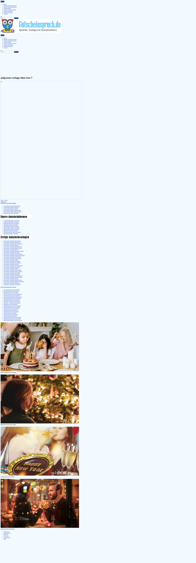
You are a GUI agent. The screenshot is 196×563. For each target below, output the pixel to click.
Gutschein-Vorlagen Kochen (11, 264)
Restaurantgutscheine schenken (12, 232)
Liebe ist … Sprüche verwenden (12, 303)
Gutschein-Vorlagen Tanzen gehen (13, 280)
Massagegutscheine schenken (12, 227)
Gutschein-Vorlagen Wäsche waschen (14, 281)
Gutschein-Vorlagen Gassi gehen (12, 258)
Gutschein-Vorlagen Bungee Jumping (14, 251)
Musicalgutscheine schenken (11, 229)
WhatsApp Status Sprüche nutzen (13, 320)
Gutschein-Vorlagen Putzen (11, 268)
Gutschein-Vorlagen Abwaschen (12, 241)
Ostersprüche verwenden (10, 310)
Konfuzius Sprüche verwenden (12, 301)
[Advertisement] (98, 64)
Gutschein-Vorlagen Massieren (12, 267)
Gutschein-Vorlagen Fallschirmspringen (14, 255)
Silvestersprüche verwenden (11, 311)
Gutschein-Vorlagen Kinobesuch (12, 262)
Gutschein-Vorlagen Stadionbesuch (13, 275)
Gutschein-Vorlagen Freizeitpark (12, 257)
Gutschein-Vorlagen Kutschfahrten (13, 265)
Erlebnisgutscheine (8, 12)
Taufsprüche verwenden (10, 313)
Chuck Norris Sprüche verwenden (13, 294)
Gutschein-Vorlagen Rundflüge (12, 273)
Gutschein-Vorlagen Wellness (12, 283)
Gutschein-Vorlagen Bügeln (11, 249)
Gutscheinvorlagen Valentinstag (12, 210)
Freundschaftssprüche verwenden (13, 297)
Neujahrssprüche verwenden (11, 308)
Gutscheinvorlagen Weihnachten (12, 211)
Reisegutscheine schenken (11, 230)
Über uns (6, 536)
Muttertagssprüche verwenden (12, 307)
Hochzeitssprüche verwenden (12, 300)
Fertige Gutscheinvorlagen (10, 7)
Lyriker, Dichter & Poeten (10, 9)
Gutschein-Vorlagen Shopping (12, 274)
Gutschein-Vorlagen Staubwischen (13, 277)
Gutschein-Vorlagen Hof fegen (12, 261)
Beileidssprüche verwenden (11, 292)
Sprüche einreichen (8, 11)
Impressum (6, 531)
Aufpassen (3, 201)
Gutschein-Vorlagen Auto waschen (13, 243)
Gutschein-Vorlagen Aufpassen (12, 242)
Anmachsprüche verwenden (11, 291)
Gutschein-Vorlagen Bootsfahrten (13, 248)
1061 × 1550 (4, 200)
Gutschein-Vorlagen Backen (11, 245)
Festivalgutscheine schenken (11, 223)
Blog (5, 539)
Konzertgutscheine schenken (11, 226)
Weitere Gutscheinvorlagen (11, 213)
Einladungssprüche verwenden (12, 295)
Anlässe (6, 14)
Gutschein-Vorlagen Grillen (11, 259)
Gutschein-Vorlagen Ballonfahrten (13, 246)
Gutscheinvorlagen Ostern (11, 208)
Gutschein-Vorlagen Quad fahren (13, 270)
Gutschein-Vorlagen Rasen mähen (13, 271)
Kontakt (6, 534)
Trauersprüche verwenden (11, 314)
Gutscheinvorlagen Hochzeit (11, 207)
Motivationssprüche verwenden (12, 305)
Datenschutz (7, 533)
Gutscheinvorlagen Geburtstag (12, 206)
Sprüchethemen (7, 8)
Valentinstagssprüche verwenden (12, 317)
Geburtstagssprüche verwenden (12, 298)
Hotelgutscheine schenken (11, 225)
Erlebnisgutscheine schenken (11, 222)
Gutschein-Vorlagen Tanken (11, 278)
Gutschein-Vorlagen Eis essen (12, 252)
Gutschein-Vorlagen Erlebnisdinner (13, 254)
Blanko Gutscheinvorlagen (10, 5)
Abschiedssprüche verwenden (12, 289)
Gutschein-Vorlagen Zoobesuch (12, 284)
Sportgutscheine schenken (11, 233)
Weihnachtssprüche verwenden (12, 319)
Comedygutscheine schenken (11, 220)
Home (5, 4)
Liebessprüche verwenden (11, 304)
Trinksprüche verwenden (10, 316)
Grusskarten (7, 537)
